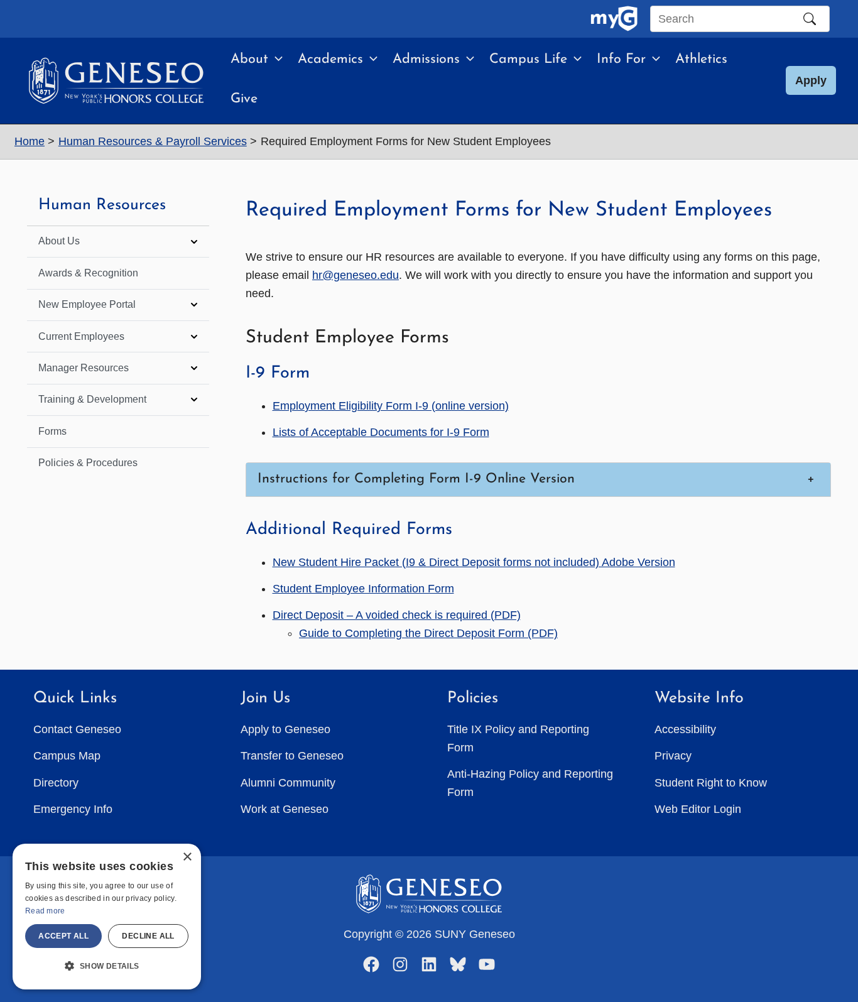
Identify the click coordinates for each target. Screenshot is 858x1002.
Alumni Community (288, 782)
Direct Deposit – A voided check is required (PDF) (397, 615)
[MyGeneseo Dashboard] (614, 19)
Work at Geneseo (285, 809)
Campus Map (66, 755)
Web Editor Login (697, 809)
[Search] (809, 19)
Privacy (673, 755)
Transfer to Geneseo (292, 755)
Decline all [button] (148, 936)
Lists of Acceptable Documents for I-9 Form (381, 432)
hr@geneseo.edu (355, 275)
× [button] (187, 857)
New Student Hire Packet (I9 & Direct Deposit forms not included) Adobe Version (474, 562)
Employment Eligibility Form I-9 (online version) (391, 406)
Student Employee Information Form (363, 588)
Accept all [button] (63, 936)
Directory (56, 782)
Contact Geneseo (77, 729)
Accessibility (685, 729)
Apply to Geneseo (285, 729)
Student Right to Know (710, 782)
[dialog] (107, 916)
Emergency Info (72, 809)
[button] (275, 60)
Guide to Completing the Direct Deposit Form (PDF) (428, 633)
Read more (45, 911)
